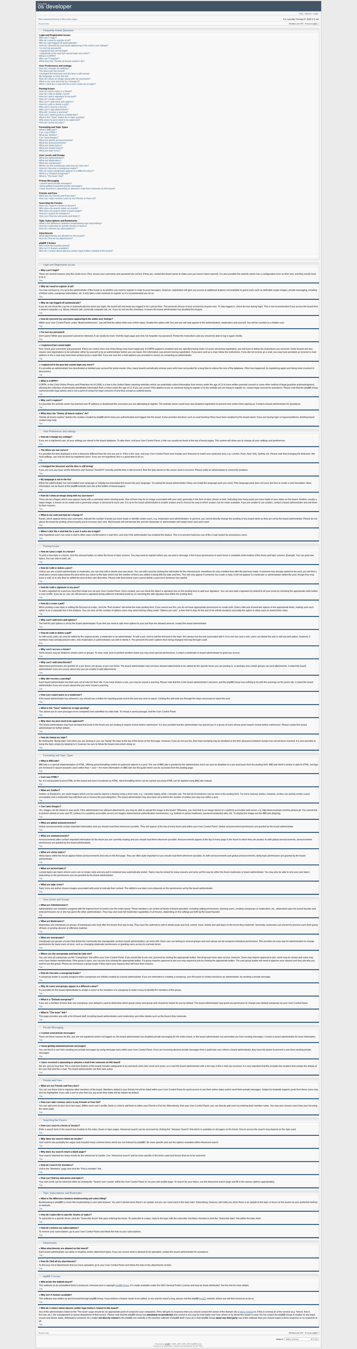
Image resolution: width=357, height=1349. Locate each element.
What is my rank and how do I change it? (59, 81)
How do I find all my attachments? (56, 238)
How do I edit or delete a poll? (54, 104)
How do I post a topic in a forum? (55, 91)
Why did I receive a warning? (53, 112)
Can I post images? (49, 137)
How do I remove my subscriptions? (57, 228)
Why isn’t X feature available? (54, 248)
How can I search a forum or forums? (57, 205)
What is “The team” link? (51, 176)
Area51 (202, 1298)
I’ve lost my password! (50, 48)
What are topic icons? (50, 150)
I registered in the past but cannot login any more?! (64, 53)
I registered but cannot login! (53, 50)
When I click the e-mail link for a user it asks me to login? (67, 84)
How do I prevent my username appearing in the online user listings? (73, 45)
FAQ (301, 13)
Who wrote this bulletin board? (54, 245)
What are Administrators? (51, 158)
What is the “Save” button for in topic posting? (62, 117)
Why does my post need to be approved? (59, 120)
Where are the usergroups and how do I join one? (64, 165)
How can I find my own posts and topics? (59, 216)
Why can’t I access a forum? (53, 107)
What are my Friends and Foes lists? (57, 196)
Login (315, 13)
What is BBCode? (48, 130)
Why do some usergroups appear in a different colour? (66, 171)
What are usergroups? (50, 163)
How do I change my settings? (54, 68)
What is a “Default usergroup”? (54, 173)
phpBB (167, 1344)
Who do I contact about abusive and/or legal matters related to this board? (76, 251)
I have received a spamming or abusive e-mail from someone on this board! (77, 188)
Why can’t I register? (49, 58)
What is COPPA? (47, 56)
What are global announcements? (56, 140)
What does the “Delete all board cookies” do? (62, 61)
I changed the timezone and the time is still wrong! (64, 73)
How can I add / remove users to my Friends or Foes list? (67, 198)
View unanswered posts (49, 19)
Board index (44, 24)
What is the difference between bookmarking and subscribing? (70, 223)
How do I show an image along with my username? (65, 79)
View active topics (69, 19)
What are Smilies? (48, 135)
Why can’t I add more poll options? (56, 101)
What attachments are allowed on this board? (62, 236)
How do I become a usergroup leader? (58, 168)
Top (40, 280)
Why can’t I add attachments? (54, 109)
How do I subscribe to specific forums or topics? (63, 226)
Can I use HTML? (48, 132)
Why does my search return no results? (58, 208)
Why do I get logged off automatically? (58, 43)
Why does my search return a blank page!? (60, 211)
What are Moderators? (50, 160)
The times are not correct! (52, 71)
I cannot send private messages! (55, 183)
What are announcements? (52, 143)
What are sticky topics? (50, 145)
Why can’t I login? (48, 37)
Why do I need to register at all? (55, 40)
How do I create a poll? (50, 99)
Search (308, 13)
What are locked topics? (51, 148)
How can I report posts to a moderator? (58, 114)
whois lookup (246, 1311)
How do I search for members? (54, 213)
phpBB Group (122, 1285)
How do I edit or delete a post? (54, 94)
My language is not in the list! (53, 76)
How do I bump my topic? (52, 122)
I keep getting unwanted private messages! (60, 186)
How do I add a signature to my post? (57, 96)
